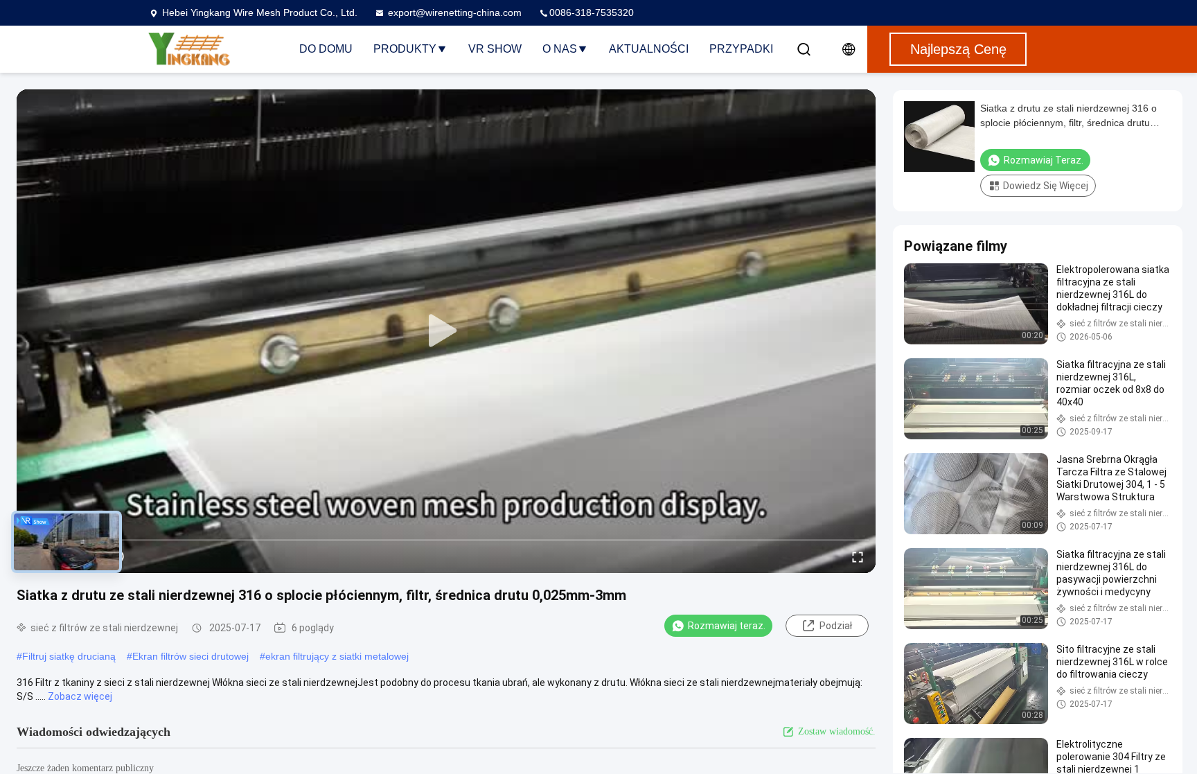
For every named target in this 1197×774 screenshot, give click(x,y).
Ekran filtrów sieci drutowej (190, 656)
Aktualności (649, 49)
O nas (559, 49)
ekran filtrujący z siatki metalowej (337, 656)
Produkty (404, 49)
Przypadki (741, 49)
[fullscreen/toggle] (857, 556)
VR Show (495, 49)
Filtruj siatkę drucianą (69, 656)
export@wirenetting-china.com (455, 12)
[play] (446, 331)
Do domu (326, 49)
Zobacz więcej (80, 696)
